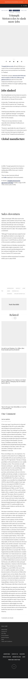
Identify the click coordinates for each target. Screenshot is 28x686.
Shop (2, 639)
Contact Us (4, 631)
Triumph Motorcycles (20, 293)
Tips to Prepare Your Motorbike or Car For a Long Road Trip (13, 407)
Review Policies (5, 637)
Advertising (4, 629)
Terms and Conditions (6, 641)
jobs (24, 288)
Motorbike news (16, 10)
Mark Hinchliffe (4, 10)
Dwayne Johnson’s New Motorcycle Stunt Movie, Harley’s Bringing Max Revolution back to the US (13, 381)
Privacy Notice (4, 635)
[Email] (21, 61)
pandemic (10, 293)
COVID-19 (18, 288)
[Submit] (17, 61)
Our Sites (3, 633)
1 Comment (11, 12)
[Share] (6, 61)
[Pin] (13, 61)
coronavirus (11, 288)
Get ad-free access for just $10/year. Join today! (14, 1)
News (10, 10)
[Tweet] (9, 61)
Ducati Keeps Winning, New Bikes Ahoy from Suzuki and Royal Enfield (12, 349)
